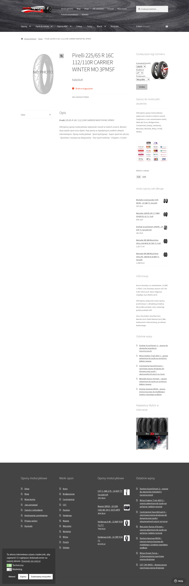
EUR (144, 176)
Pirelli (66, 542)
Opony (24, 26)
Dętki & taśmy (42, 26)
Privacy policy (30, 520)
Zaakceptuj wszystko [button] (41, 576)
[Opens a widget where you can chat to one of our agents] (178, 581)
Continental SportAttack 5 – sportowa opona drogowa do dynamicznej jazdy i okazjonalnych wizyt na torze (152, 370)
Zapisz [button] (23, 576)
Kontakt (85, 14)
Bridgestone (69, 494)
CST (65, 504)
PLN (138, 176)
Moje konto (122, 8)
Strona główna (67, 8)
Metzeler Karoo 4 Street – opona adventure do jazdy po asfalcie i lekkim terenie (153, 381)
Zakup (79, 26)
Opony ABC (62, 26)
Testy (89, 26)
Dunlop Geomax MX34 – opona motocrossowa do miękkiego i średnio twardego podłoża (152, 392)
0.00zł (143, 26)
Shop (86, 8)
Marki (99, 26)
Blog (79, 8)
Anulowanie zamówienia (35, 515)
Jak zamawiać (98, 8)
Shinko (66, 547)
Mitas (65, 536)
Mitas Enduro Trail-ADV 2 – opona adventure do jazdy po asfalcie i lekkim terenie (153, 358)
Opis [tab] (23, 114)
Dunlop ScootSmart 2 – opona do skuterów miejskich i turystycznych (153, 348)
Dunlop (66, 510)
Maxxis (66, 520)
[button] (61, 56)
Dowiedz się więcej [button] (31, 561)
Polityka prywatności (69, 14)
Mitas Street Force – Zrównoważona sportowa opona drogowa (152, 556)
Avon (65, 488)
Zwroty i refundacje (33, 510)
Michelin (67, 531)
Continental (68, 499)
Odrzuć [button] (12, 576)
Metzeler (67, 526)
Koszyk (111, 8)
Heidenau (67, 515)
